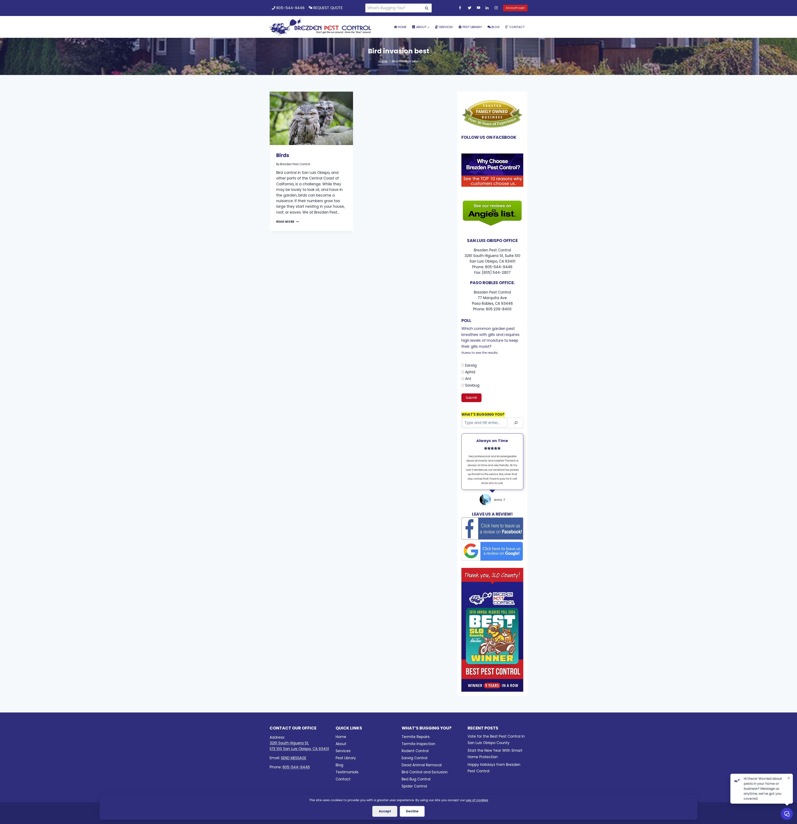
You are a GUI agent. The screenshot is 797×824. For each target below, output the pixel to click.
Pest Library (472, 27)
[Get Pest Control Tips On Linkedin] (487, 8)
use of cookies (477, 800)
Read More (287, 222)
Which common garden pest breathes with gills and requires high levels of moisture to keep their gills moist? (490, 340)
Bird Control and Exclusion (425, 772)
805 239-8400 (499, 309)
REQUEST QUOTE (328, 7)
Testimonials (347, 772)
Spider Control (414, 786)
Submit (471, 397)
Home (402, 27)
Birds (282, 155)
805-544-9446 (290, 7)
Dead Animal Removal (422, 765)
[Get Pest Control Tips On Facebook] (461, 8)
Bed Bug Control (416, 779)
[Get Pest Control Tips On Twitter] (470, 8)
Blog (495, 27)
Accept (385, 811)
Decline (412, 811)
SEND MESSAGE (293, 757)
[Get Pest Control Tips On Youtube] (479, 8)
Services (446, 27)
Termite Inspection (418, 743)
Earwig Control (414, 757)
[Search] (516, 422)
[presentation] (311, 118)
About (341, 743)
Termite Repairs (416, 736)
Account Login (515, 8)
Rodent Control (415, 750)
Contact (517, 27)
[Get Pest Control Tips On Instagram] (496, 8)
